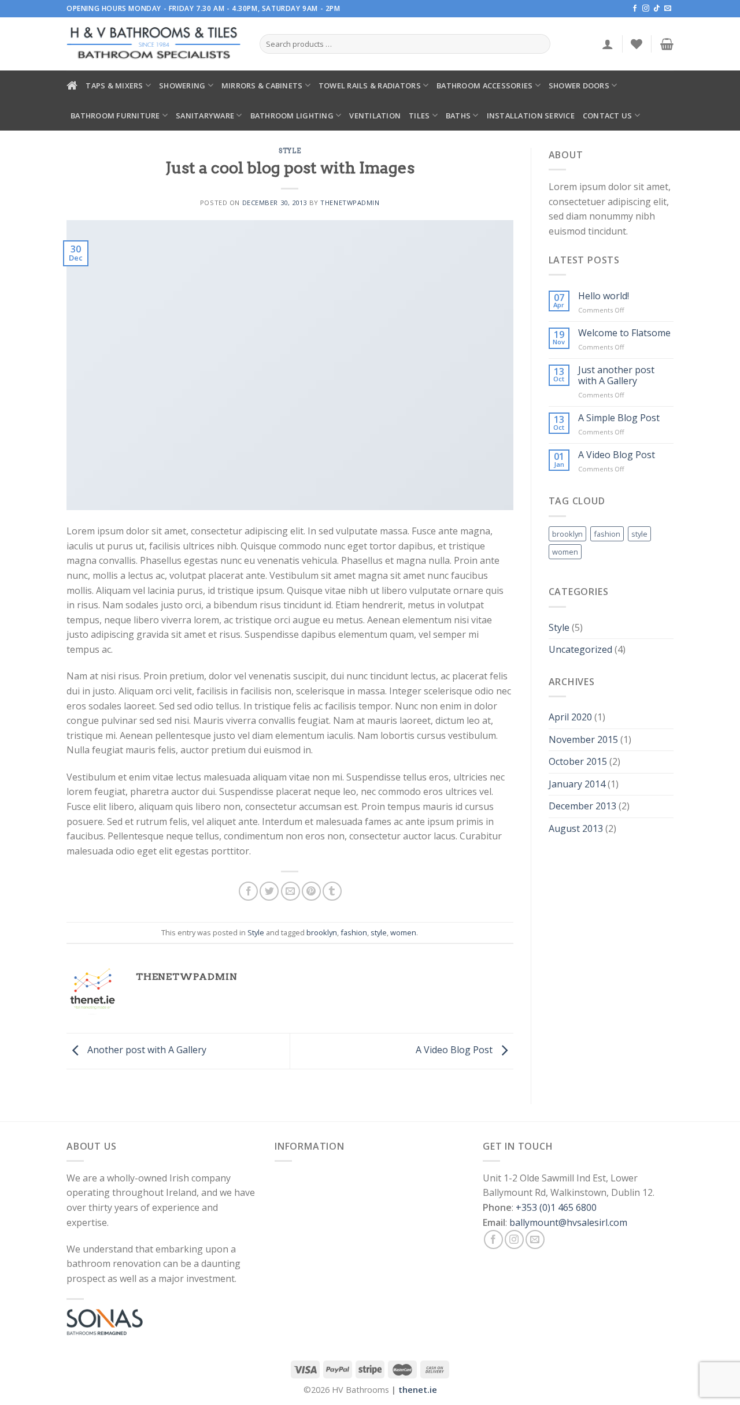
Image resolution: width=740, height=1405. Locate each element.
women (403, 932)
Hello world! (603, 296)
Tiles (419, 115)
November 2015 (583, 739)
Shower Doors (579, 85)
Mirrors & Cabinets (262, 85)
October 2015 (578, 761)
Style (290, 151)
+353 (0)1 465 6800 (556, 1207)
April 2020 (570, 717)
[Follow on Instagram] (645, 9)
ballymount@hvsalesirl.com (568, 1222)
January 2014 (577, 784)
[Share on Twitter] (269, 891)
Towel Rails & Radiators (370, 85)
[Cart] (667, 44)
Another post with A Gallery (145, 1049)
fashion (354, 932)
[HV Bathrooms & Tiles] (154, 44)
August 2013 (576, 828)
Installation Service (531, 115)
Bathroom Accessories (484, 85)
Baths (458, 115)
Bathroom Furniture (115, 115)
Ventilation (375, 115)
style (379, 932)
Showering (182, 85)
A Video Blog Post (455, 1049)
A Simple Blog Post (619, 417)
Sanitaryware (205, 115)
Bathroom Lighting (292, 115)
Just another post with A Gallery (616, 375)
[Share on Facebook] (248, 891)
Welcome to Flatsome (624, 333)
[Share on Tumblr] (332, 891)
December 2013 (582, 806)
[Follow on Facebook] (634, 9)
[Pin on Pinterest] (311, 891)
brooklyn (321, 932)
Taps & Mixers (114, 85)
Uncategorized (580, 649)
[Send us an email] (667, 9)
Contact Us (607, 115)
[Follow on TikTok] (656, 9)
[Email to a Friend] (290, 891)
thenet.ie (417, 1389)
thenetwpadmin (349, 202)
